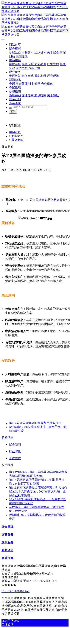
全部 (12, 83)
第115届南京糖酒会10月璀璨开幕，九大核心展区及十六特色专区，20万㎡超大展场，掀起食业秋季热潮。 (38, 491)
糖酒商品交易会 (48, 200)
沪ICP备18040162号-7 (15, 591)
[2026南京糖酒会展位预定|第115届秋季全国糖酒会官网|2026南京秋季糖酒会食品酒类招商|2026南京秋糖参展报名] (35, 19)
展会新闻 (17, 139)
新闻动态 (17, 136)
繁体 (12, 111)
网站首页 (15, 132)
